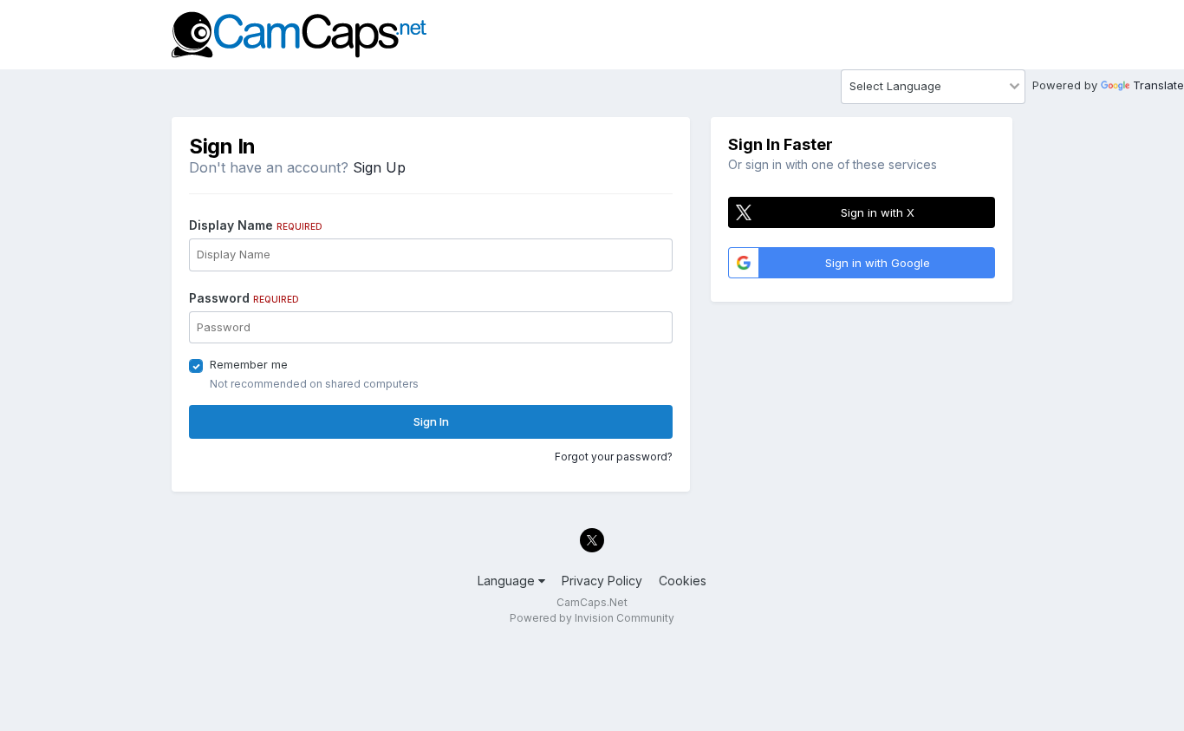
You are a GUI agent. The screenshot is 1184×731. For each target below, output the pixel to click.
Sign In (431, 421)
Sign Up (379, 167)
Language (508, 580)
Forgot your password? (614, 456)
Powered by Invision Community (592, 617)
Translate (1158, 85)
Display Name (255, 225)
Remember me (249, 364)
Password (244, 297)
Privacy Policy (602, 580)
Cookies (682, 580)
